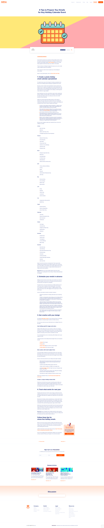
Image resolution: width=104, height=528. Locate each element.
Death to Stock (42, 345)
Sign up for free (69, 433)
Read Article (33, 479)
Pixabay (41, 343)
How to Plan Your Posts (55, 73)
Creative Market (42, 347)
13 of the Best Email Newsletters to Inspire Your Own (50, 474)
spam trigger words (45, 368)
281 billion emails (45, 318)
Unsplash (41, 342)
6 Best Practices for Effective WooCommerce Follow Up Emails (66, 474)
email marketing (51, 62)
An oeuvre (31, 525)
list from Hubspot (47, 110)
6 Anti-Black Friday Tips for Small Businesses (36, 473)
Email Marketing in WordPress (42, 56)
